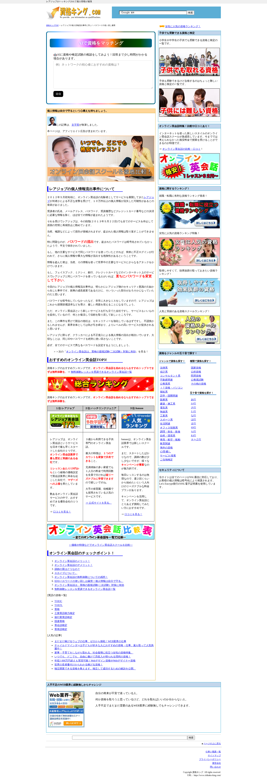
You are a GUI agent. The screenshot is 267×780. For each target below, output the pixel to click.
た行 (193, 411)
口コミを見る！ (62, 511)
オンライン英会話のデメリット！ (73, 565)
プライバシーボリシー (210, 759)
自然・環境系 (167, 435)
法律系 (164, 367)
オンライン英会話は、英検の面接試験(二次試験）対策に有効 (101, 351)
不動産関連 (166, 379)
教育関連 (165, 443)
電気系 (164, 407)
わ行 (193, 435)
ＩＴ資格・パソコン (171, 387)
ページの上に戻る (212, 743)
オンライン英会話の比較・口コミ (181, 149)
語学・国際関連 (169, 395)
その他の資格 (198, 383)
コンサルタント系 (170, 375)
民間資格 (196, 375)
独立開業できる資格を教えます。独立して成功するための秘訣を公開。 (95, 668)
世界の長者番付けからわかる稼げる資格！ (78, 664)
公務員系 (165, 383)
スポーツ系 (166, 419)
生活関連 (165, 423)
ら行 (193, 431)
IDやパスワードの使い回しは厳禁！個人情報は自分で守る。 (88, 581)
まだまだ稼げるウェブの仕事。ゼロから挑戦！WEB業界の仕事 (90, 641)
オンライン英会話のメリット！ (72, 561)
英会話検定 (60, 625)
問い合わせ (215, 767)
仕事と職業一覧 (213, 751)
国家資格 (196, 367)
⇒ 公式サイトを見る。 (99, 502)
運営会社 (216, 763)
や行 (193, 427)
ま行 (193, 423)
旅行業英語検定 (63, 617)
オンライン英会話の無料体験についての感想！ (81, 577)
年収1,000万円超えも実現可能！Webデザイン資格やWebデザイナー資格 (94, 660)
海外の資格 (166, 447)
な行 (193, 415)
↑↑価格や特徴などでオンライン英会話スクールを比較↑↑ (101, 545)
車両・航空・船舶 (170, 439)
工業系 (164, 415)
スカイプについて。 (65, 573)
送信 (58, 93)
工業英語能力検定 (64, 613)
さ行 (193, 407)
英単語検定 (60, 629)
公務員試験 (197, 379)
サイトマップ (214, 755)
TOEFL (58, 605)
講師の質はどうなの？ (67, 569)
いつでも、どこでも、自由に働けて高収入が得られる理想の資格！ (92, 656)
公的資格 (196, 371)
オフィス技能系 (169, 427)
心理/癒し (165, 451)
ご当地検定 (166, 459)
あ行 (193, 399)
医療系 (164, 399)
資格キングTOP (52, 25)
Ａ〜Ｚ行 (196, 439)
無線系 (164, 411)
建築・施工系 (167, 403)
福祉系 (164, 391)
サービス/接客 (168, 455)
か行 (193, 403)
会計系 (164, 371)
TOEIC (58, 601)
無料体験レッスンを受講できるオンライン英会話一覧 (101, 372)
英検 (57, 609)
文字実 (75, 124)
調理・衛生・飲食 (170, 431)
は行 (193, 419)
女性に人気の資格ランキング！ (183, 26)
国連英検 (59, 621)
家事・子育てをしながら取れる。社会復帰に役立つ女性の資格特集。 (93, 652)
